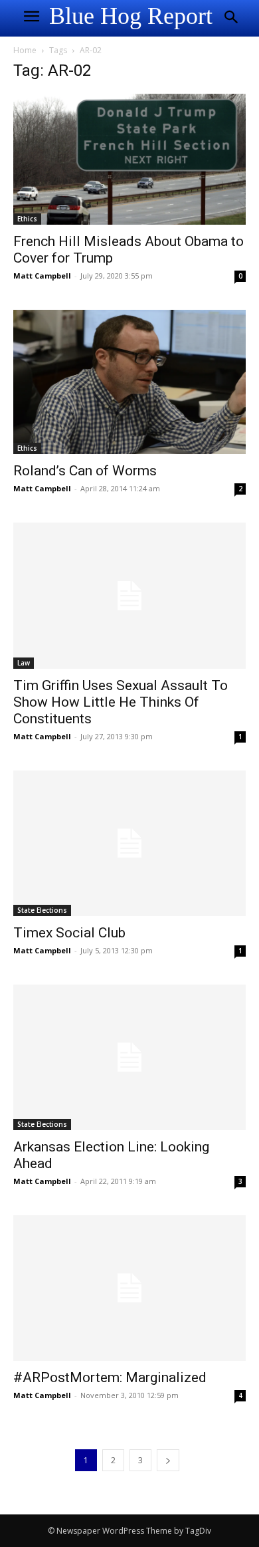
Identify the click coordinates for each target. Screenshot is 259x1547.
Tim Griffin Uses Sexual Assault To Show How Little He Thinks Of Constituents (120, 702)
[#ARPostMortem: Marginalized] (129, 1288)
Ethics (27, 218)
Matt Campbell (42, 276)
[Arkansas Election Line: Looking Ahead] (129, 1057)
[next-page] (168, 1460)
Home (25, 50)
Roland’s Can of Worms (85, 471)
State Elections (42, 910)
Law (23, 662)
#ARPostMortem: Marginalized (110, 1377)
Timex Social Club (69, 933)
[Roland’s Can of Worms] (129, 382)
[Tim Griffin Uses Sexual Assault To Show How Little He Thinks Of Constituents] (129, 595)
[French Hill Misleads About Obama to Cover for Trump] (129, 159)
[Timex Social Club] (129, 843)
